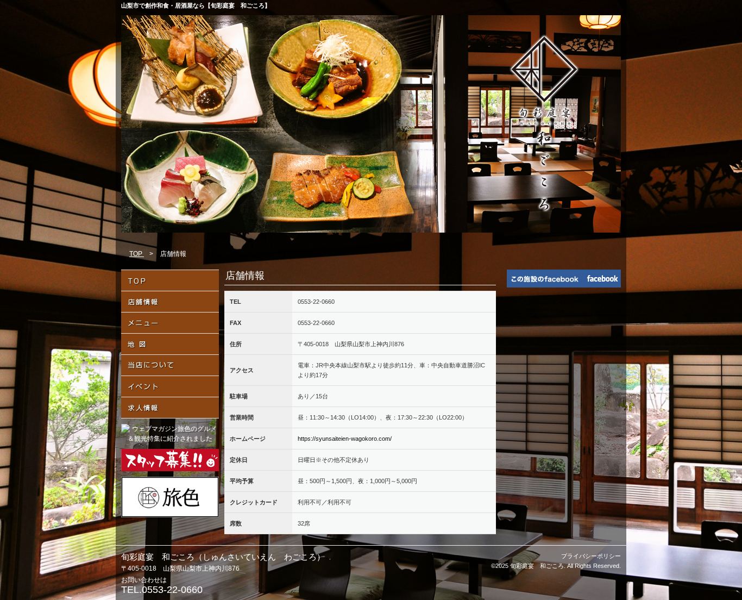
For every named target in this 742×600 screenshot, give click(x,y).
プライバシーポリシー (591, 556)
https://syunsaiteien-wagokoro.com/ (345, 438)
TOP (136, 254)
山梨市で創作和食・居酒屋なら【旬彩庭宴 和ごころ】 (196, 5)
